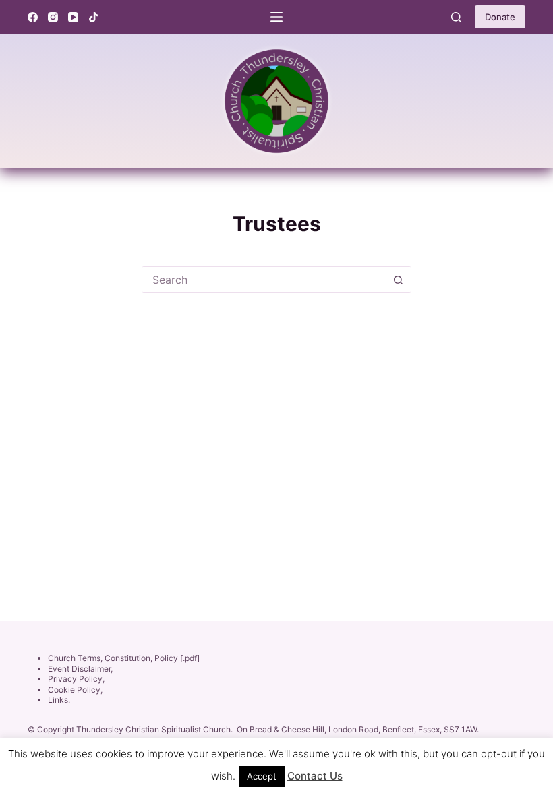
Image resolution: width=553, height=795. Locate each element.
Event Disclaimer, (80, 669)
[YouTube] (73, 17)
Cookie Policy (74, 690)
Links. (59, 700)
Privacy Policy (75, 679)
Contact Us (315, 775)
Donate (500, 16)
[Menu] (276, 17)
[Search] (456, 17)
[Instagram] (53, 17)
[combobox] (263, 279)
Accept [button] (261, 776)
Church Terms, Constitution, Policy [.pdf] (124, 658)
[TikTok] (93, 17)
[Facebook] (33, 17)
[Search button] (398, 279)
